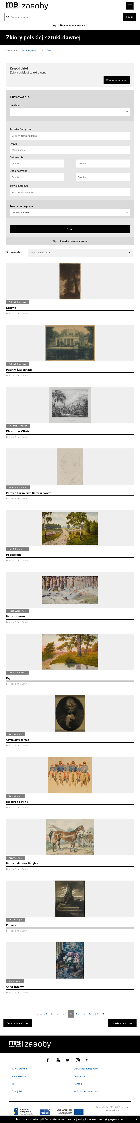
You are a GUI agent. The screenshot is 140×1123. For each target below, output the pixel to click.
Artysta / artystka (21, 129)
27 (51, 1013)
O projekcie (17, 1091)
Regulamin (79, 1076)
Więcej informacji (116, 80)
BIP (13, 1083)
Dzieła (50, 50)
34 (96, 1013)
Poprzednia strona (17, 1023)
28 (58, 1013)
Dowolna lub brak (20, 212)
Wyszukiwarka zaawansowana (69, 25)
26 (45, 1013)
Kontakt (78, 1083)
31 (77, 1013)
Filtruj (70, 229)
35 (103, 1013)
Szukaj (129, 16)
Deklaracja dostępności (86, 1068)
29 (64, 1013)
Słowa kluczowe (19, 185)
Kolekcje (15, 105)
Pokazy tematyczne (21, 206)
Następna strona (122, 1023)
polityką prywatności (111, 1119)
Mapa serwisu (19, 1076)
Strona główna (30, 50)
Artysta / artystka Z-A (40, 252)
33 (90, 1013)
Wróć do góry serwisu (86, 1091)
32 (83, 1013)
